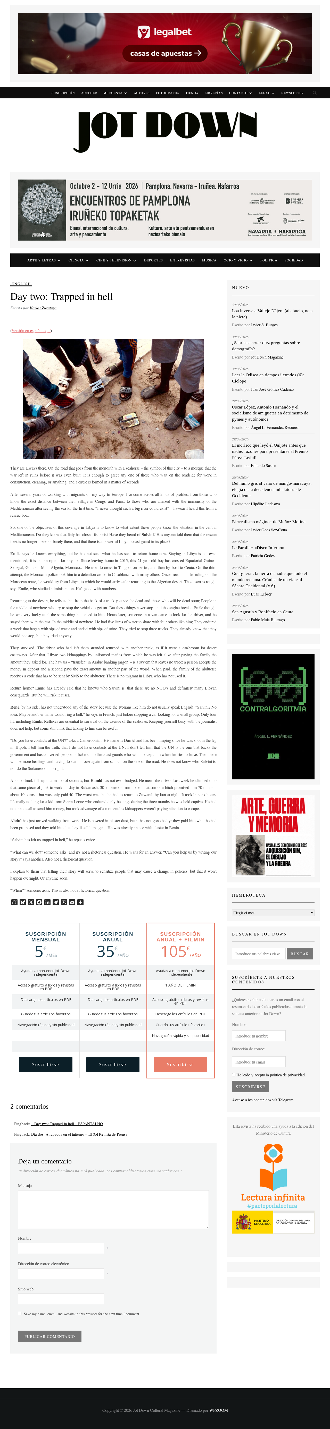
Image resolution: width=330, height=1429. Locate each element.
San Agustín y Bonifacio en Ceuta (262, 611)
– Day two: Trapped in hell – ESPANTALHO (67, 1123)
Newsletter (292, 93)
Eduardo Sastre (263, 465)
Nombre (24, 1238)
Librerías (214, 93)
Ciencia (76, 260)
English (21, 283)
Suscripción (63, 93)
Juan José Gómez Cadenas (272, 389)
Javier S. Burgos (264, 324)
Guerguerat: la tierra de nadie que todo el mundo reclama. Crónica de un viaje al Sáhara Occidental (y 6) (269, 579)
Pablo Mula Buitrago (268, 619)
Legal (264, 93)
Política (268, 260)
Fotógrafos (167, 93)
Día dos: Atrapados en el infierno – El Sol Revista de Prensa (79, 1134)
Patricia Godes (263, 555)
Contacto (238, 93)
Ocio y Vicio (236, 260)
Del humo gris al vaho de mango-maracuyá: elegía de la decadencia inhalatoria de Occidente (272, 489)
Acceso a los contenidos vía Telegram (262, 1099)
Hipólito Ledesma (265, 503)
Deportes (153, 260)
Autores (142, 93)
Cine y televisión (113, 260)
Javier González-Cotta (269, 529)
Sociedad (294, 260)
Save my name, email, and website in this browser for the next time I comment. (82, 1313)
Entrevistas (182, 260)
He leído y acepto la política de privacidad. (270, 1074)
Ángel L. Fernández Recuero (274, 427)
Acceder (89, 93)
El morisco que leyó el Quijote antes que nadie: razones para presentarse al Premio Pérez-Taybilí (270, 451)
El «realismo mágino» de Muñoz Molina (269, 521)
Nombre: (239, 1024)
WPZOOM (218, 1410)
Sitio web (26, 1288)
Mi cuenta (113, 93)
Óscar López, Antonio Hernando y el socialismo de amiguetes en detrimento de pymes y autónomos (270, 413)
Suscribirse (45, 1064)
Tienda (192, 93)
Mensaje (25, 1185)
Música (209, 260)
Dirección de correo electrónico (43, 1263)
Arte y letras (41, 260)
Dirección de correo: (248, 1048)
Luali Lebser (261, 594)
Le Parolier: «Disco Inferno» (258, 547)
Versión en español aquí (31, 330)
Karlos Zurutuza (43, 307)
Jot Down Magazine (267, 357)
